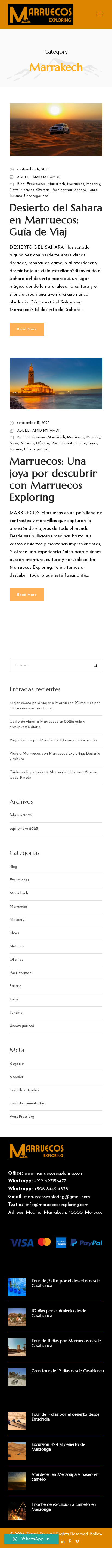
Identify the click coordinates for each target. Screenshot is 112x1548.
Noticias (27, 190)
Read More (27, 329)
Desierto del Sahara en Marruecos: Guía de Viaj (56, 219)
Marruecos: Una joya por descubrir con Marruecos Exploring (53, 479)
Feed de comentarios (27, 1104)
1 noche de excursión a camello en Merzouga (64, 1507)
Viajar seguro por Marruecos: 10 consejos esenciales (53, 740)
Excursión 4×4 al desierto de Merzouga (58, 1447)
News (14, 190)
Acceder (16, 1077)
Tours (92, 190)
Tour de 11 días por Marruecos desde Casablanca (66, 1343)
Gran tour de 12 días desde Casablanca (68, 1370)
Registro (17, 1064)
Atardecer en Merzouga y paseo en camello (65, 1477)
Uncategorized (36, 196)
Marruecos (75, 184)
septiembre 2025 (24, 829)
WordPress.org (22, 1117)
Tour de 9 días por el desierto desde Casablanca (66, 1283)
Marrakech (56, 184)
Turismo (16, 196)
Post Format (62, 190)
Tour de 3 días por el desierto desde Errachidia (65, 1417)
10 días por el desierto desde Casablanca (59, 1313)
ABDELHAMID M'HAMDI (38, 177)
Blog (21, 184)
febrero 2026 (21, 815)
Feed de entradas (24, 1090)
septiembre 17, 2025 (33, 169)
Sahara (80, 190)
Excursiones (36, 184)
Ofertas (42, 190)
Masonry (93, 184)
